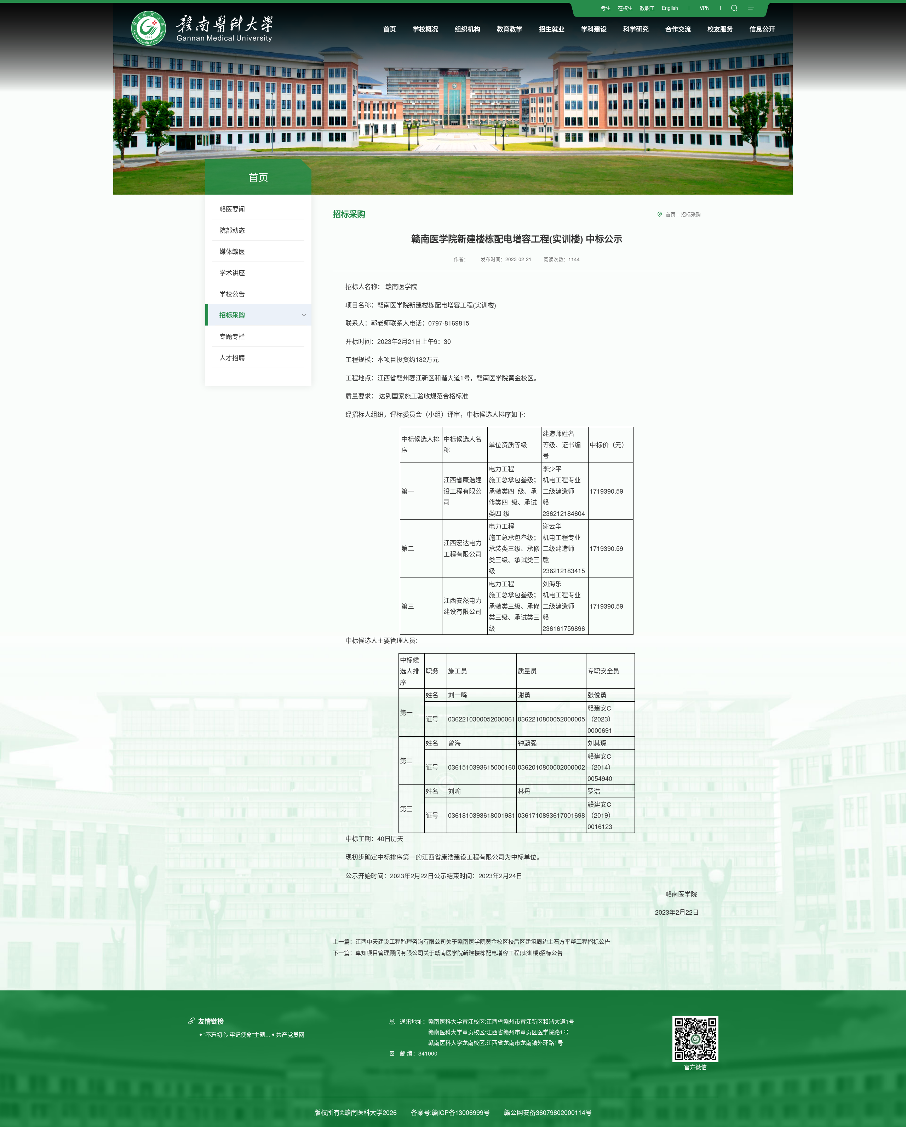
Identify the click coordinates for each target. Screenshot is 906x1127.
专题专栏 (232, 336)
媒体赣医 (232, 251)
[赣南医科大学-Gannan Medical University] (202, 28)
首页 (671, 214)
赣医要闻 (232, 208)
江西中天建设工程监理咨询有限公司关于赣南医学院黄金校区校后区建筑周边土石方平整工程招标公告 (482, 941)
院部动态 (232, 230)
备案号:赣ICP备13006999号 (450, 1112)
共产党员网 (290, 1034)
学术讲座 (232, 272)
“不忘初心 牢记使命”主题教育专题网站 (237, 1035)
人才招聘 (232, 357)
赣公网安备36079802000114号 (548, 1112)
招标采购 (232, 315)
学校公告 (232, 293)
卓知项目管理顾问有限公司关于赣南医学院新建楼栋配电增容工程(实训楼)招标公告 (459, 953)
